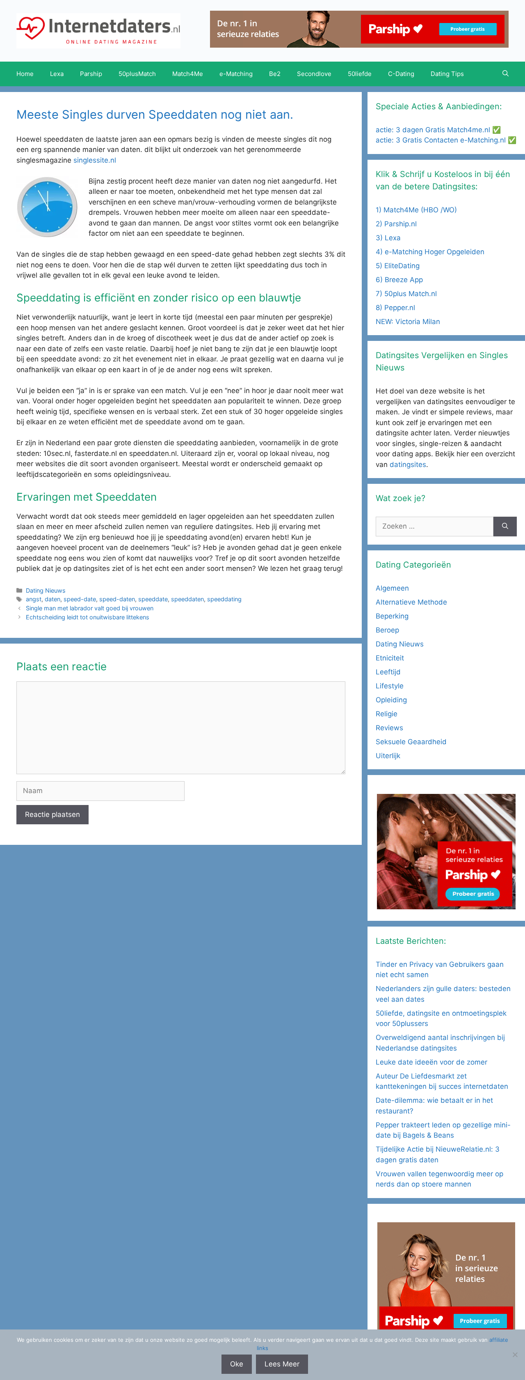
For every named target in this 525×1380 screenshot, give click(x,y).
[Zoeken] (505, 526)
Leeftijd (388, 672)
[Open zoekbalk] (505, 74)
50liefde (360, 74)
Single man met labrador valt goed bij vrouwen (89, 608)
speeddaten (187, 599)
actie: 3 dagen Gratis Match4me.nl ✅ (438, 130)
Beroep (387, 630)
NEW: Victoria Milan (408, 321)
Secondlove (314, 74)
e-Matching (236, 74)
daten (52, 599)
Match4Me (187, 74)
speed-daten (117, 599)
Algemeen (392, 588)
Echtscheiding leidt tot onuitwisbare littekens (87, 617)
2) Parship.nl (396, 224)
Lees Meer (282, 1364)
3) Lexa (388, 238)
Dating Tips (447, 74)
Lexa (57, 74)
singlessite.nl (94, 160)
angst (33, 599)
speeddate (153, 599)
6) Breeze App (399, 280)
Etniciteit (390, 658)
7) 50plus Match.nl (406, 294)
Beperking (392, 616)
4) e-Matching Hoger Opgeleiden (430, 252)
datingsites (408, 464)
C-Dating (401, 74)
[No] (515, 1354)
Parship (91, 74)
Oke (236, 1364)
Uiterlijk (388, 756)
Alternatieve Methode (411, 602)
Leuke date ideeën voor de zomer (431, 1062)
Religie (386, 714)
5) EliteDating (398, 266)
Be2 (275, 74)
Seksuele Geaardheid (411, 742)
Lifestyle (390, 686)
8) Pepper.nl (395, 308)
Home (25, 74)
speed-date (80, 599)
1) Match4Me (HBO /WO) (416, 210)
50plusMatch (137, 74)
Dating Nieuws (46, 590)
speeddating (224, 599)
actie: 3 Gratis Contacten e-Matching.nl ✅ (446, 140)
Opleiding (391, 700)
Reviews (389, 728)
